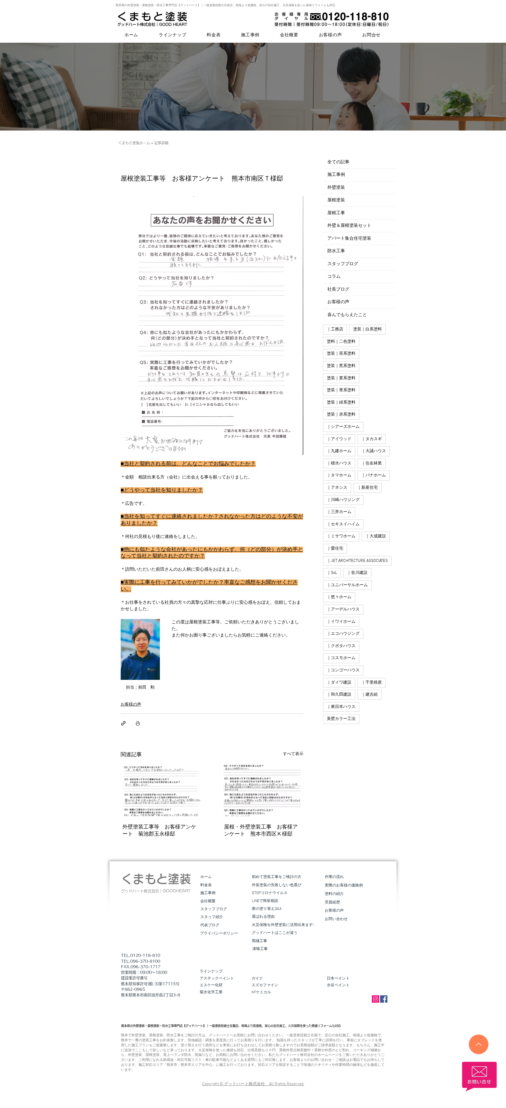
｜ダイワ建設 (339, 682)
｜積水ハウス (339, 463)
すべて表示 (293, 754)
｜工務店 (335, 329)
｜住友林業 (371, 463)
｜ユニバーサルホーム (347, 585)
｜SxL (332, 572)
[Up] (478, 1044)
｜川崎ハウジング (343, 500)
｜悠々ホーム (339, 597)
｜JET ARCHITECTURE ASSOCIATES (357, 560)
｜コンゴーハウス (343, 670)
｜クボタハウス (341, 646)
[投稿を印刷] (138, 723)
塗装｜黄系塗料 (341, 378)
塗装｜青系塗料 (341, 390)
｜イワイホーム (341, 621)
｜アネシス (337, 487)
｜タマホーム (339, 475)
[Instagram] (375, 999)
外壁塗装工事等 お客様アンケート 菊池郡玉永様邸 (159, 830)
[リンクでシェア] (123, 723)
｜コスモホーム (341, 658)
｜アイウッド (339, 439)
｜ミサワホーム (341, 536)
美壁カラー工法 (341, 718)
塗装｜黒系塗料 (341, 365)
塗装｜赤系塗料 (341, 414)
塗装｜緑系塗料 (341, 402)
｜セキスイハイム (343, 524)
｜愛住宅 (335, 548)
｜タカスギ (371, 439)
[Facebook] (383, 999)
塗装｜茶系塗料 (341, 353)
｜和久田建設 (339, 694)
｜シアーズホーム (343, 426)
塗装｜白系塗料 (367, 329)
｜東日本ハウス (341, 706)
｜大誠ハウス (373, 451)
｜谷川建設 (357, 572)
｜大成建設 (375, 536)
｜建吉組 (369, 694)
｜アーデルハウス (343, 609)
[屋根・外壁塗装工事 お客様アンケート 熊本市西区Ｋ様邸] (263, 790)
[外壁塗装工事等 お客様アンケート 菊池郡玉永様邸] (161, 790)
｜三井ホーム (339, 512)
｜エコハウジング (343, 633)
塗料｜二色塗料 (341, 341)
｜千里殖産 (371, 682)
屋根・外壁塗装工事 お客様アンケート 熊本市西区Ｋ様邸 (261, 830)
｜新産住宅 (367, 487)
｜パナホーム (373, 475)
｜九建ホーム (339, 451)
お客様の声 (131, 704)
